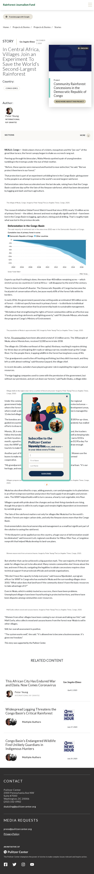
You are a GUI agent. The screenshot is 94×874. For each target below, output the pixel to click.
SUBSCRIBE (46, 473)
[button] (46, 442)
